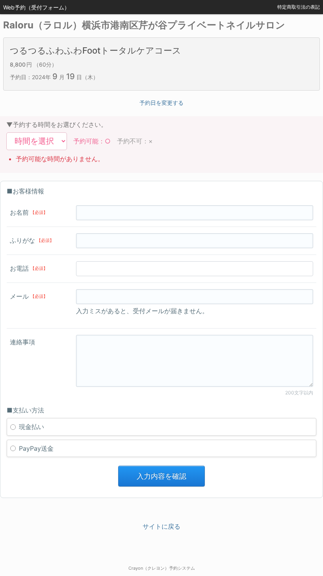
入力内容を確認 (161, 476)
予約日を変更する (161, 102)
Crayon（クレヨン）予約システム (161, 568)
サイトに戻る (161, 526)
